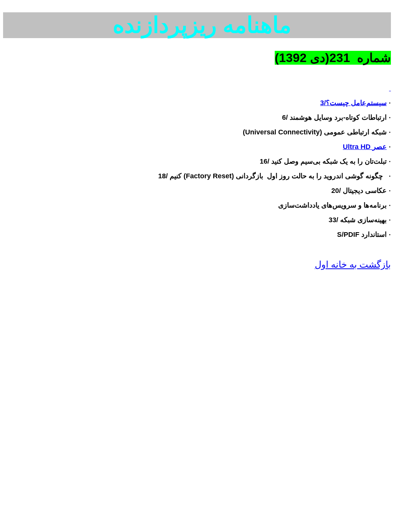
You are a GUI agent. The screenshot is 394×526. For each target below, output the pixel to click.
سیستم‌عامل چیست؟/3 (353, 103)
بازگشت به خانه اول (353, 265)
